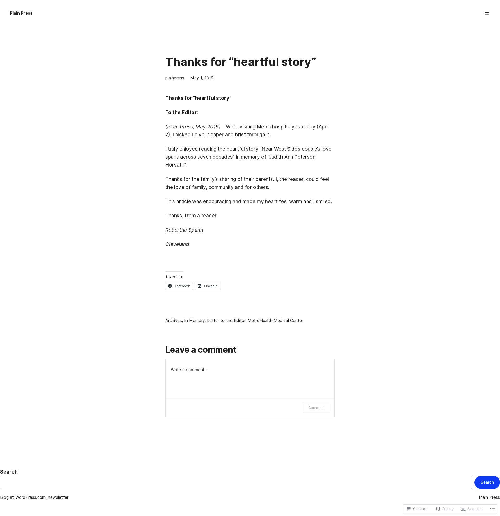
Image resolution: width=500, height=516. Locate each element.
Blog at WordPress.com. (23, 497)
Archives (173, 320)
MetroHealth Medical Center (275, 320)
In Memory (194, 320)
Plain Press (21, 13)
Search (9, 472)
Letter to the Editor (226, 320)
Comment (316, 407)
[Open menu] (487, 13)
